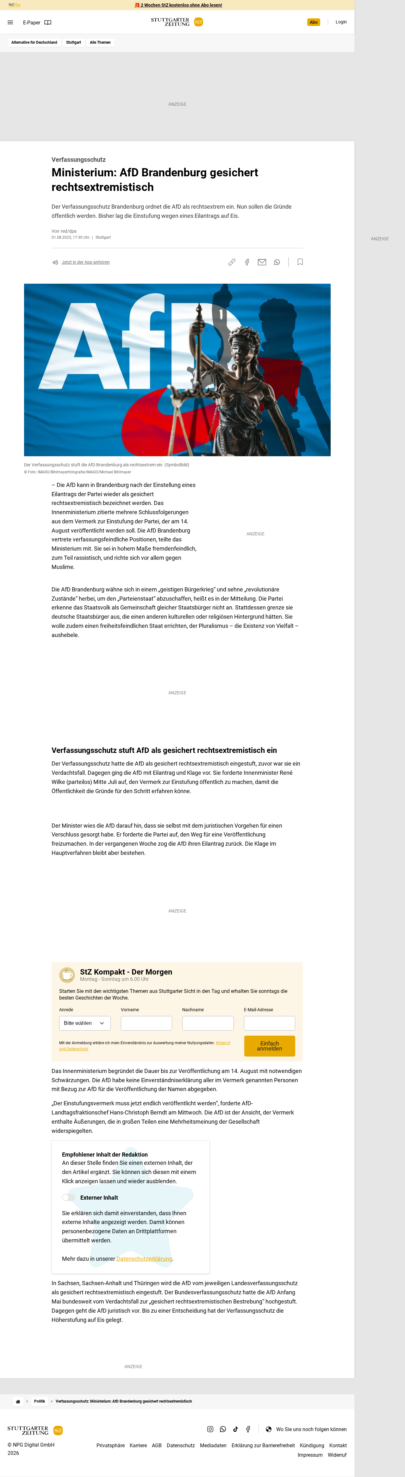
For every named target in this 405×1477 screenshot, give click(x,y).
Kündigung (312, 1445)
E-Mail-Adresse (258, 1009)
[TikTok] (236, 1429)
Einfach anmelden (269, 1046)
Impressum (310, 1455)
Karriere (138, 1445)
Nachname (193, 1009)
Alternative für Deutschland (34, 42)
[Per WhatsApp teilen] (277, 262)
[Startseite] (18, 1401)
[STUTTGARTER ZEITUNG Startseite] (177, 22)
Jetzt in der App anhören (86, 262)
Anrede (66, 1009)
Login (341, 21)
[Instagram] (210, 1429)
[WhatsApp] (223, 1429)
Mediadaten (213, 1445)
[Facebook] (248, 1429)
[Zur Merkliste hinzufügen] (298, 262)
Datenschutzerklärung (144, 1258)
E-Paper (31, 23)
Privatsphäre (111, 1445)
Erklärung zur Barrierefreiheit (263, 1445)
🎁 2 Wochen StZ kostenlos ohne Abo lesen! (178, 5)
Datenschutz (181, 1445)
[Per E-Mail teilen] (262, 262)
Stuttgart (73, 42)
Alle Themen (100, 42)
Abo (314, 22)
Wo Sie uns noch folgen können (311, 1429)
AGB (157, 1445)
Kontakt (338, 1445)
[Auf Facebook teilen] (247, 262)
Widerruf (337, 1455)
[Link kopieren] (232, 262)
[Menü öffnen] (10, 22)
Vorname (130, 1009)
